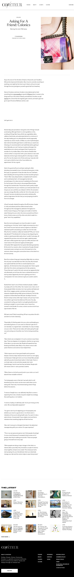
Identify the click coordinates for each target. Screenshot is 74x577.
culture (48, 4)
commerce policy (60, 557)
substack (49, 557)
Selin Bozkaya (19, 36)
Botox (30, 94)
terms (57, 561)
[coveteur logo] (12, 5)
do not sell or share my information (62, 564)
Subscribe (71, 4)
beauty (34, 4)
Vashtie (6, 98)
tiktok (48, 559)
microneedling (17, 94)
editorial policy (60, 554)
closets (41, 4)
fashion (28, 4)
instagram (50, 554)
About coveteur (6, 554)
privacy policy (60, 559)
